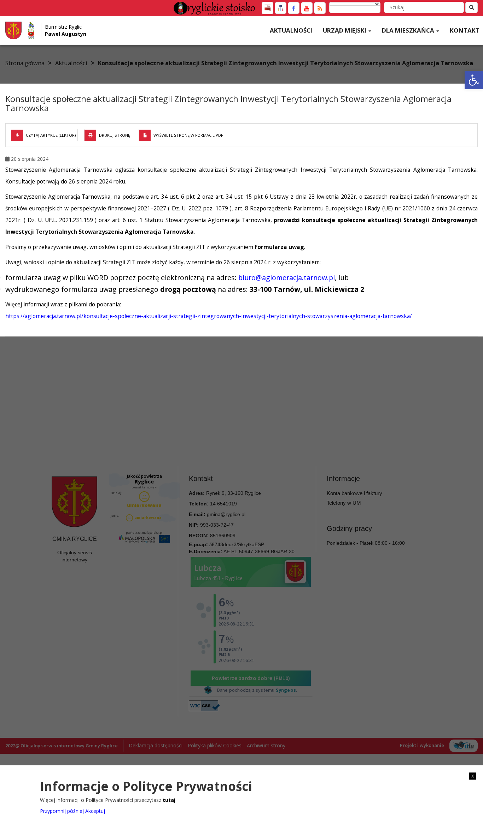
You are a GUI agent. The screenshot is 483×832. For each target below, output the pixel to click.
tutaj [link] (169, 800)
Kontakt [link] (464, 30)
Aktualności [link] (291, 30)
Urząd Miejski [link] (345, 30)
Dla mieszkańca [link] (409, 30)
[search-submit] (471, 7)
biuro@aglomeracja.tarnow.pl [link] (286, 277)
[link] (474, 80)
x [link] (472, 775)
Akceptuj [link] (95, 810)
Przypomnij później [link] (62, 810)
